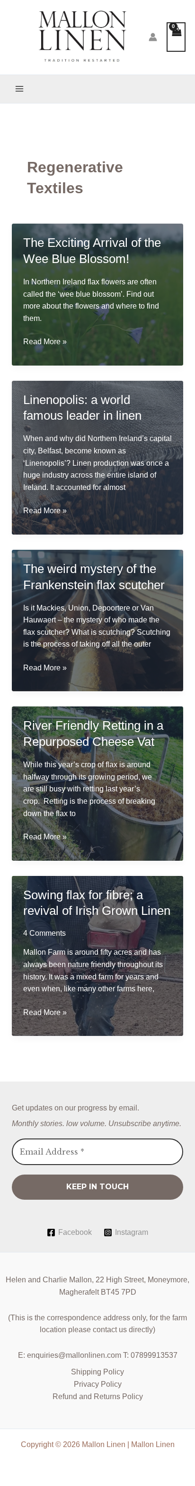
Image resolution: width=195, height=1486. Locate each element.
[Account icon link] (153, 37)
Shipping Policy (97, 1372)
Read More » (45, 342)
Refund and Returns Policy (98, 1396)
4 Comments (44, 933)
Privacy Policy (98, 1384)
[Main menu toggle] (19, 89)
